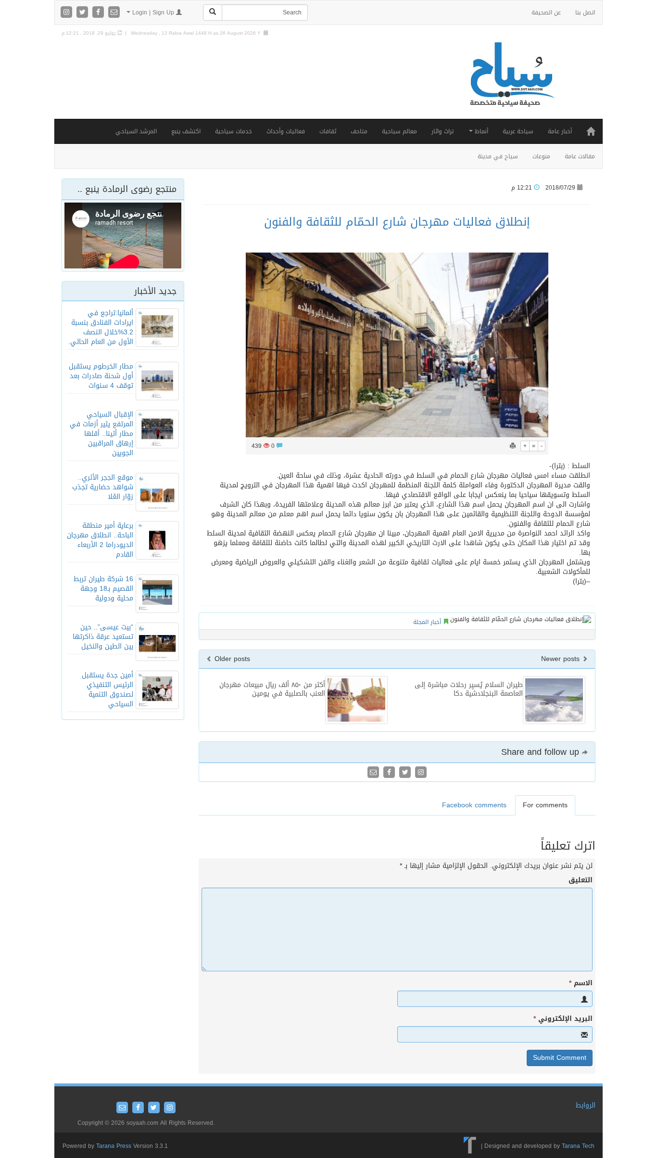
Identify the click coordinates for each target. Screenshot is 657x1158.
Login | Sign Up (153, 12)
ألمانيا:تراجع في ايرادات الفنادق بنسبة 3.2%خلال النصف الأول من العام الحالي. (100, 327)
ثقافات (327, 131)
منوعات (541, 156)
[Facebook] (99, 12)
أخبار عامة (560, 131)
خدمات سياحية (233, 131)
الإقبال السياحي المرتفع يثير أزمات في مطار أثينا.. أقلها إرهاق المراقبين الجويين (101, 433)
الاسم (581, 983)
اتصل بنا (585, 12)
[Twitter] (83, 12)
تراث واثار (442, 131)
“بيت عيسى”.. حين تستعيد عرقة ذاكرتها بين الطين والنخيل (103, 637)
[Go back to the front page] (511, 84)
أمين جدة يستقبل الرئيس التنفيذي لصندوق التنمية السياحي (107, 690)
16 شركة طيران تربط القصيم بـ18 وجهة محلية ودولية (103, 589)
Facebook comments (474, 805)
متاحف (359, 131)
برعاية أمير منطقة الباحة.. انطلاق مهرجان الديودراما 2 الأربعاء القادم (100, 540)
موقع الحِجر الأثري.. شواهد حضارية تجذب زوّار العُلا (102, 487)
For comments (545, 805)
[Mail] (114, 12)
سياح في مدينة (498, 156)
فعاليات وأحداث (285, 131)
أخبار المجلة (427, 622)
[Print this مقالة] (513, 446)
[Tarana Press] (470, 1145)
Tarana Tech (578, 1145)
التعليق (581, 880)
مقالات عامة (580, 156)
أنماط (480, 131)
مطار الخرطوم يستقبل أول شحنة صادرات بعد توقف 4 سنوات (101, 376)
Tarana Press (113, 1146)
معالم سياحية (399, 131)
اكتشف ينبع (186, 131)
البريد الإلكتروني (563, 1019)
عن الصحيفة (546, 12)
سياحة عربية (518, 131)
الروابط (585, 1105)
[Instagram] (68, 12)
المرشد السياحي (136, 131)
